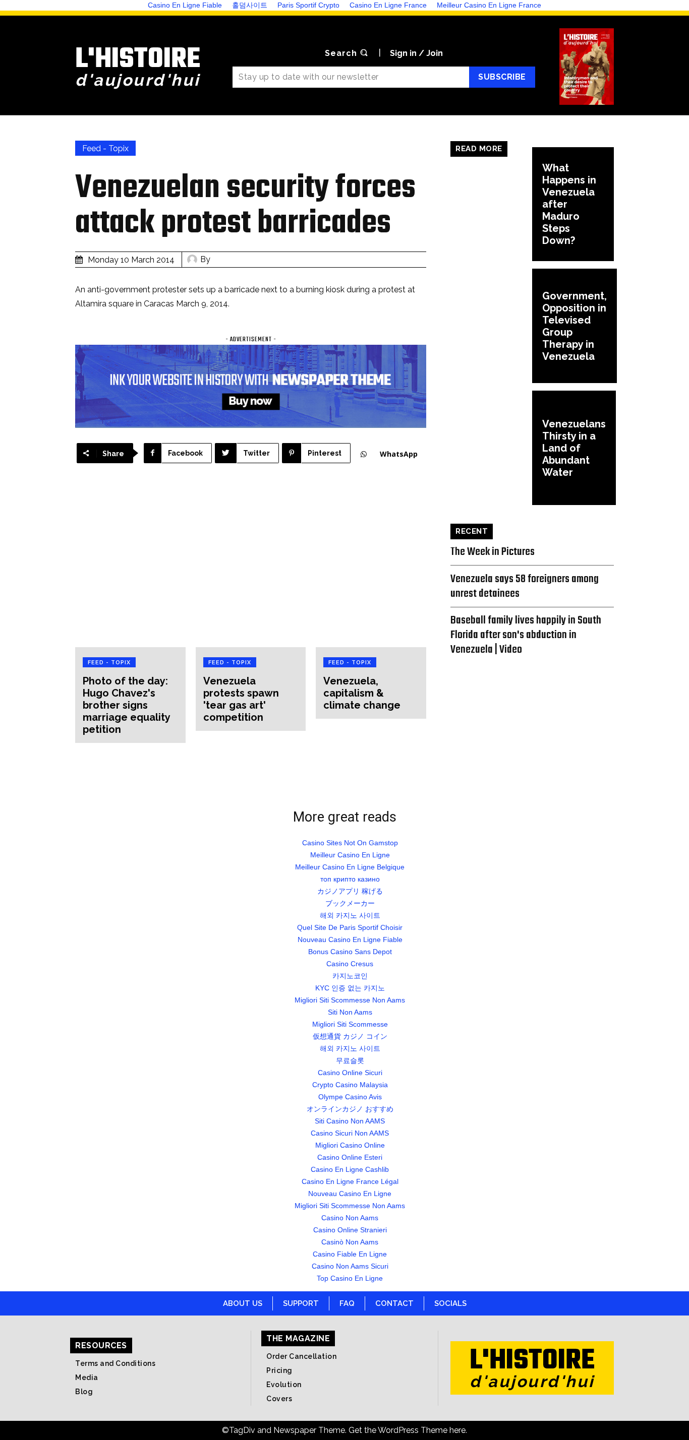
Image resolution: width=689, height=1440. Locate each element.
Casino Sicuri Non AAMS (350, 1133)
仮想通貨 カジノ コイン (350, 1036)
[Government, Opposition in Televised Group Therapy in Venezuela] (491, 326)
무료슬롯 (350, 1060)
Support (301, 1303)
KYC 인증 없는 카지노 (350, 988)
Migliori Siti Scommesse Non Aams (350, 1000)
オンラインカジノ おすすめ (350, 1109)
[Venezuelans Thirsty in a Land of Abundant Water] (491, 448)
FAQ (347, 1303)
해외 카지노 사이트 (350, 915)
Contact (394, 1303)
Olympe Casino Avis (350, 1097)
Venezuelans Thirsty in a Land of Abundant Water (574, 448)
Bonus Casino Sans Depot (350, 952)
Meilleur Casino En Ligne (350, 855)
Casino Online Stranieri (350, 1230)
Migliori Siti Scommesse (350, 1024)
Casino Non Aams (349, 1218)
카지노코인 (350, 976)
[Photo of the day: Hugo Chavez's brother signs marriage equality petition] (130, 564)
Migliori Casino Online (350, 1145)
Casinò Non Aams (349, 1242)
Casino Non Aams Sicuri (350, 1266)
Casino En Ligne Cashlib (350, 1169)
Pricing (279, 1370)
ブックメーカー (350, 903)
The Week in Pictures (492, 551)
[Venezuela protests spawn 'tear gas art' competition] (251, 564)
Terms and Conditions (115, 1363)
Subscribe (502, 77)
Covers (279, 1399)
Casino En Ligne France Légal (350, 1181)
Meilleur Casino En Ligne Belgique (350, 867)
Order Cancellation (301, 1356)
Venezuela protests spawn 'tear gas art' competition (241, 699)
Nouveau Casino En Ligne (349, 1193)
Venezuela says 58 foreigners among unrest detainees (524, 586)
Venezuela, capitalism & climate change (361, 693)
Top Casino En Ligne (350, 1278)
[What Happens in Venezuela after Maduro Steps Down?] (491, 204)
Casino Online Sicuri (350, 1073)
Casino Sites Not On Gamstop (350, 843)
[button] (347, 53)
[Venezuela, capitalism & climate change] (371, 564)
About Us (242, 1303)
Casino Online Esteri (349, 1157)
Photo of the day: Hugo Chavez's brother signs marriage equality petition (126, 705)
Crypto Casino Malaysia (350, 1085)
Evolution (284, 1385)
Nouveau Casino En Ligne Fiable (350, 939)
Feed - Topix (105, 148)
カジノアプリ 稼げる (350, 891)
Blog (84, 1392)
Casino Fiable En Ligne (350, 1254)
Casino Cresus (349, 964)
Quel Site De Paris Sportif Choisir (350, 927)
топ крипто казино (350, 879)
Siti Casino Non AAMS (350, 1121)
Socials (450, 1303)
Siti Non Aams (350, 1012)
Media (86, 1377)
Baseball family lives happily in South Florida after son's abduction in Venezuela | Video (525, 635)
